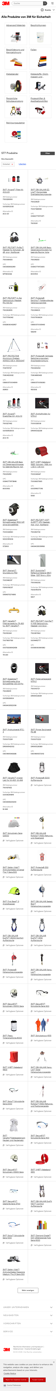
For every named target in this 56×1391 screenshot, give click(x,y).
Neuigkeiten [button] (11, 1315)
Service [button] (8, 1332)
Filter (48, 153)
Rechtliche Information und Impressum (28, 1347)
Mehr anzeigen (28, 1290)
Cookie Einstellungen (33, 1349)
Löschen (22, 164)
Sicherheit (6, 164)
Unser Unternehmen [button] (16, 1307)
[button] (12, 1385)
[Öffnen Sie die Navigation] (52, 3)
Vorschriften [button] (12, 1324)
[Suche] (45, 3)
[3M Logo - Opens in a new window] (6, 3)
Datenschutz (18, 1349)
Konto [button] (47, 10)
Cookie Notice (10, 1374)
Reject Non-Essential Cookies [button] (16, 1380)
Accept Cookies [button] (37, 1380)
